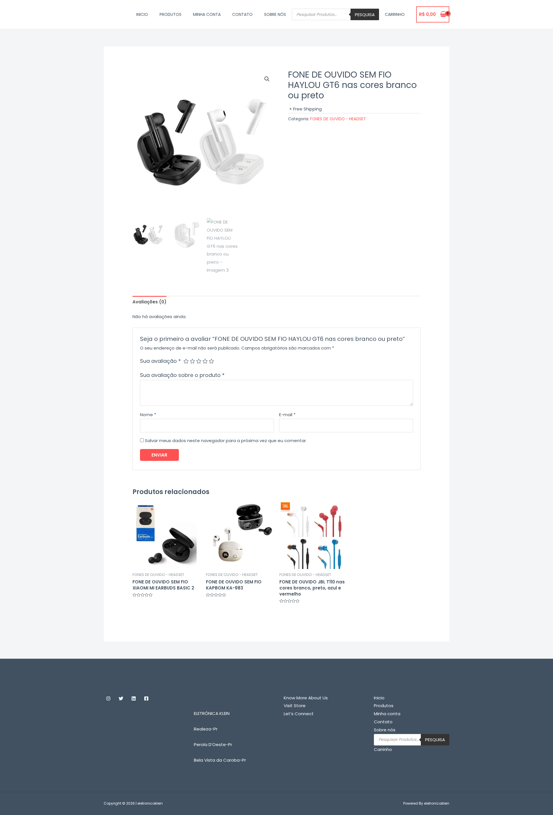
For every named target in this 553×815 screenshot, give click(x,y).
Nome (148, 415)
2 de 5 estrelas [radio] (192, 361)
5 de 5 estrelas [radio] (211, 361)
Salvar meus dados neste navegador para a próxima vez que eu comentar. (226, 440)
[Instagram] (108, 698)
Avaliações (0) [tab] (149, 302)
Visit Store (295, 706)
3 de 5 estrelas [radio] (198, 361)
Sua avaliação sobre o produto (182, 375)
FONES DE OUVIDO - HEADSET (338, 119)
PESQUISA (365, 15)
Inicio (142, 14)
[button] (267, 79)
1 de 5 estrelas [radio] (186, 361)
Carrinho (395, 14)
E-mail (287, 415)
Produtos (170, 14)
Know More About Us (306, 698)
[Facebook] (146, 698)
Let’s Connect (299, 714)
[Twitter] (121, 698)
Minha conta (207, 14)
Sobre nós (275, 14)
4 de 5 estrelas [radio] (205, 361)
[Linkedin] (133, 698)
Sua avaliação (160, 361)
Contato (242, 14)
